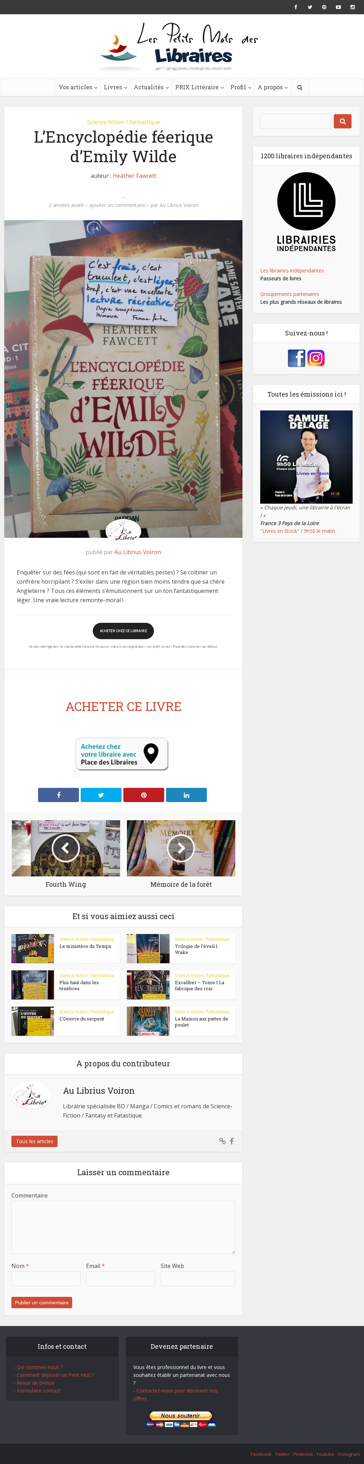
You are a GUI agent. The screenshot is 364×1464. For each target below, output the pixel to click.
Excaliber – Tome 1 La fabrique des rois (199, 985)
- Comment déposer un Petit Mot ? (54, 1375)
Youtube (325, 1454)
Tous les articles (34, 1141)
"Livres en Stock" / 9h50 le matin (297, 530)
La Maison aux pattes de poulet (201, 1021)
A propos (270, 87)
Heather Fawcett (134, 176)
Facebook (261, 1454)
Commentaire (29, 1195)
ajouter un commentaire (117, 205)
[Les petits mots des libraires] (182, 46)
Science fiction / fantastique (123, 122)
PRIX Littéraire (197, 87)
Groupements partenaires (289, 294)
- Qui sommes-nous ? (38, 1367)
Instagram (349, 1454)
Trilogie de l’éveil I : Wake (197, 949)
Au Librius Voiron (179, 205)
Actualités (149, 87)
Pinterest (303, 1454)
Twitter (282, 1454)
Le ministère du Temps (85, 946)
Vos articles (75, 87)
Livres (113, 87)
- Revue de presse (34, 1382)
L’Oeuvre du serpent (81, 1018)
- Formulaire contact (37, 1390)
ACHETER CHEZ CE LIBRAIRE (123, 630)
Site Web (172, 1266)
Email (95, 1266)
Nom (20, 1266)
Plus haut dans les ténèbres (79, 985)
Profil (238, 87)
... (123, 196)
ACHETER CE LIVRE (123, 706)
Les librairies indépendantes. (292, 270)
